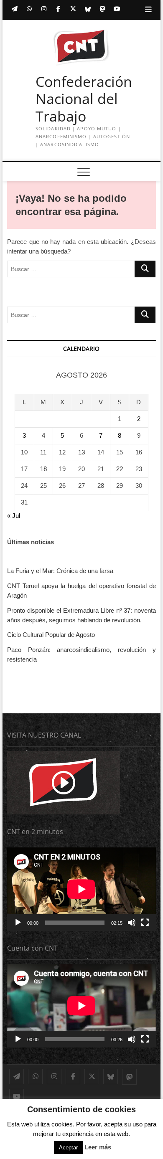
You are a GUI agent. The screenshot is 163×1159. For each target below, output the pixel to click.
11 (43, 452)
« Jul (13, 515)
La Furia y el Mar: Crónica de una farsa (60, 570)
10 (24, 452)
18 (43, 468)
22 (119, 468)
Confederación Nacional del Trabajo (84, 99)
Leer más (97, 1147)
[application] (81, 889)
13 (81, 452)
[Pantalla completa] (145, 922)
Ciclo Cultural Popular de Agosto (51, 634)
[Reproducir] (18, 922)
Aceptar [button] (68, 1147)
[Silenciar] (131, 922)
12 (62, 452)
